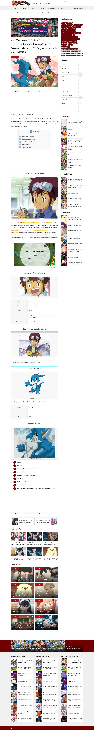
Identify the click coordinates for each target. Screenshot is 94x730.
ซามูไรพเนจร (64, 33)
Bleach (63, 22)
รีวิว (69, 8)
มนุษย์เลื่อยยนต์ (64, 37)
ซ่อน (38, 131)
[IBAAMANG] (20, 3)
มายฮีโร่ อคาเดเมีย (75, 39)
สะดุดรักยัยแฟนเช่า (72, 43)
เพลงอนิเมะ (60, 8)
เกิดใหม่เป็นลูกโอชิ (65, 51)
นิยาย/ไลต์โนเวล (51, 8)
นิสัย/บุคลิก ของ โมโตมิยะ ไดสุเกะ (29, 141)
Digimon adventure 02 (66, 24)
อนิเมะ (24, 8)
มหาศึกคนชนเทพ (74, 37)
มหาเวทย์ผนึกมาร (65, 39)
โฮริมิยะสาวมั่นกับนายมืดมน (67, 55)
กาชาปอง (42, 8)
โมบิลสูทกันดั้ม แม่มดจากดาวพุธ (75, 53)
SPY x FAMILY (77, 26)
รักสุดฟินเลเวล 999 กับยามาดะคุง (68, 41)
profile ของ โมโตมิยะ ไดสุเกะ (28, 139)
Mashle (80, 24)
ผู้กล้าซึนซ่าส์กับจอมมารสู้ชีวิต (68, 35)
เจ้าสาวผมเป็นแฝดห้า (76, 51)
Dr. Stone (75, 24)
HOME (15, 8)
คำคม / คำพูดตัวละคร (78, 8)
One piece (63, 26)
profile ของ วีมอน (26, 144)
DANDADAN (69, 22)
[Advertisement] (34, 104)
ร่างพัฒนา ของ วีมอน (26, 147)
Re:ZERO (70, 26)
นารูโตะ (78, 33)
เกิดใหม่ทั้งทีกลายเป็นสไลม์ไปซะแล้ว (69, 49)
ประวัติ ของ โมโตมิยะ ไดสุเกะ (28, 136)
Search (65, 1)
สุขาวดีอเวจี (64, 45)
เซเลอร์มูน (63, 53)
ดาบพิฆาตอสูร (72, 33)
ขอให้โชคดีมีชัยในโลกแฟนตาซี (68, 30)
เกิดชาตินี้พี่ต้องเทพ (65, 47)
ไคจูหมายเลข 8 (79, 55)
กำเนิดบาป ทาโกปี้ (71, 28)
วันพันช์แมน (64, 43)
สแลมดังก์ (70, 45)
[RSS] (11, 728)
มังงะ (33, 8)
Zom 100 (63, 28)
